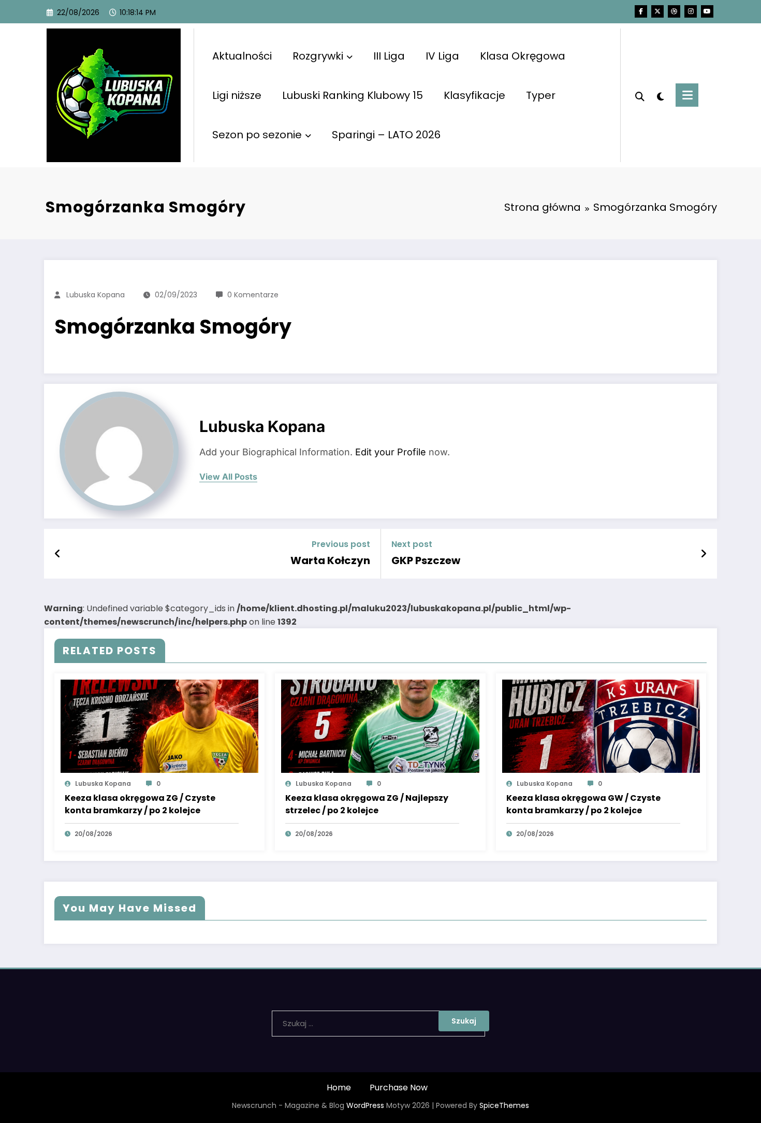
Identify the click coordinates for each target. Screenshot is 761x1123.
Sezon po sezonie (257, 134)
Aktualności (242, 56)
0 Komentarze (253, 295)
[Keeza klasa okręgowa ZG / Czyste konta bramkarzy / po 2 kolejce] (159, 726)
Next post (411, 544)
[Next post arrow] (703, 553)
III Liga (389, 56)
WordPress (365, 1105)
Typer (540, 95)
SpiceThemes (504, 1105)
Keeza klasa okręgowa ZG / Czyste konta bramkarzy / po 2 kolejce (140, 804)
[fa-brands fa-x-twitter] (657, 11)
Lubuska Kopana (95, 295)
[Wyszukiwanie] (640, 95)
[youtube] (707, 11)
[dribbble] (674, 11)
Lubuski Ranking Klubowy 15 (352, 95)
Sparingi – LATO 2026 (386, 134)
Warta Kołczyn (330, 560)
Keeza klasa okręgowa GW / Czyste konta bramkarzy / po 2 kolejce (583, 804)
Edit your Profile (390, 452)
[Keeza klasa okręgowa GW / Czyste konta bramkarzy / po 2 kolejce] (601, 726)
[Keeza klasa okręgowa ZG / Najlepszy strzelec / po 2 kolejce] (380, 726)
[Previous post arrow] (57, 553)
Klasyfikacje (474, 95)
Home (339, 1087)
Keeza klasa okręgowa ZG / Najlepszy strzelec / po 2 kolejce (366, 804)
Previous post (341, 544)
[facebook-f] (641, 11)
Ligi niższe (236, 95)
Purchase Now (399, 1087)
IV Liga (442, 56)
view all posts (228, 477)
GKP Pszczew (425, 560)
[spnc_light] (660, 95)
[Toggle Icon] (687, 95)
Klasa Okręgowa (522, 56)
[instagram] (690, 11)
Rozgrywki (317, 56)
